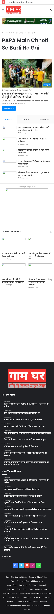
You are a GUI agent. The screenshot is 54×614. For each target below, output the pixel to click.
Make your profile (10, 593)
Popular (8, 119)
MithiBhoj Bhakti (37, 581)
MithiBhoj (25, 581)
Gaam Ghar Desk (10, 90)
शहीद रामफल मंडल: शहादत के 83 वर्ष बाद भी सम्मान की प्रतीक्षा (33, 128)
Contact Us (43, 585)
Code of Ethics (26, 597)
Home (6, 33)
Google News (24, 593)
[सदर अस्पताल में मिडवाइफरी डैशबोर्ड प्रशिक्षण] (9, 142)
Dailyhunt (43, 601)
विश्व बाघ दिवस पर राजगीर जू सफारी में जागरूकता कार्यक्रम (33, 174)
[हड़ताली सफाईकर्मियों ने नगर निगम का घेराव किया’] (9, 165)
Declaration (11, 601)
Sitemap (47, 593)
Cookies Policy (13, 597)
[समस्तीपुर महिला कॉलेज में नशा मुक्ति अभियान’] (9, 153)
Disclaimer (11, 589)
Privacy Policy (22, 589)
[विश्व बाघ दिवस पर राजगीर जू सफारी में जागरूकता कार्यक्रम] (9, 176)
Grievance (23, 585)
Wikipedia (35, 605)
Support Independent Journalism (17, 605)
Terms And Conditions (38, 589)
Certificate (33, 585)
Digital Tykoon (42, 577)
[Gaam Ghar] (13, 10)
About (9, 585)
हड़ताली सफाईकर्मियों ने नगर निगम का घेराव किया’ (13, 280)
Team (15, 585)
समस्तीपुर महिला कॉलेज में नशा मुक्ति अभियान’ (19, 2)
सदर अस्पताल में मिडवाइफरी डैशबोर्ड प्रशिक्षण (13, 254)
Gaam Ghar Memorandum (28, 601)
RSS (4, 597)
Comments (44, 119)
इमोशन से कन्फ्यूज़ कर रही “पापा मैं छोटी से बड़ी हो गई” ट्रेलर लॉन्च (25, 95)
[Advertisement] (27, 330)
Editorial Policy (37, 593)
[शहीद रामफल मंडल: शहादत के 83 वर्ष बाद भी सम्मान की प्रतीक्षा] (9, 131)
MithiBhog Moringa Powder (27, 187)
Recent (25, 119)
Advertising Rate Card (42, 597)
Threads (27, 609)
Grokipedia (45, 605)
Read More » (9, 108)
